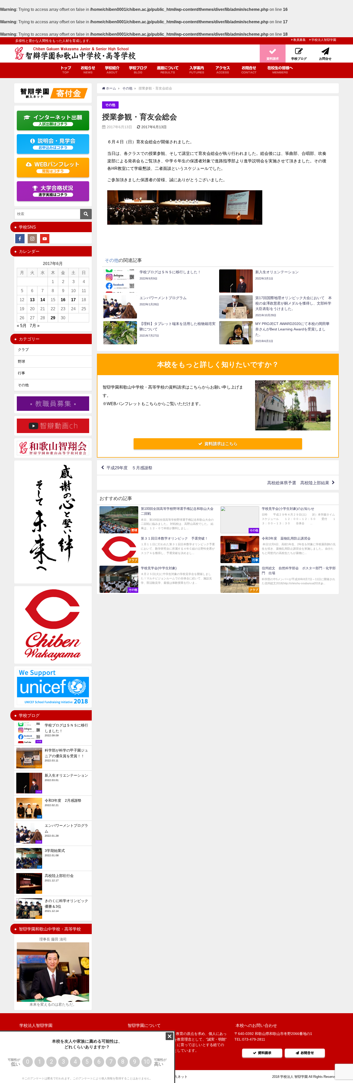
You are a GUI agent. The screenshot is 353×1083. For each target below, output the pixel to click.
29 (53, 318)
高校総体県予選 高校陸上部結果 (298, 483)
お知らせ (88, 70)
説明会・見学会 (56, 143)
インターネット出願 (57, 120)
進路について (168, 70)
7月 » (35, 325)
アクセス (223, 70)
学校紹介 (112, 70)
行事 (21, 373)
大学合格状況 (56, 190)
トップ (65, 70)
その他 (110, 105)
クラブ (23, 349)
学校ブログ (138, 70)
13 (32, 300)
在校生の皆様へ (280, 70)
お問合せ (249, 70)
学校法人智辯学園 (323, 39)
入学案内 (196, 70)
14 (42, 300)
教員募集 (299, 39)
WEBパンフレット (57, 167)
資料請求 (264, 1053)
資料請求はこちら (220, 444)
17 (73, 300)
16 (63, 300)
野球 (21, 361)
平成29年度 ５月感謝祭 (129, 468)
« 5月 (22, 325)
